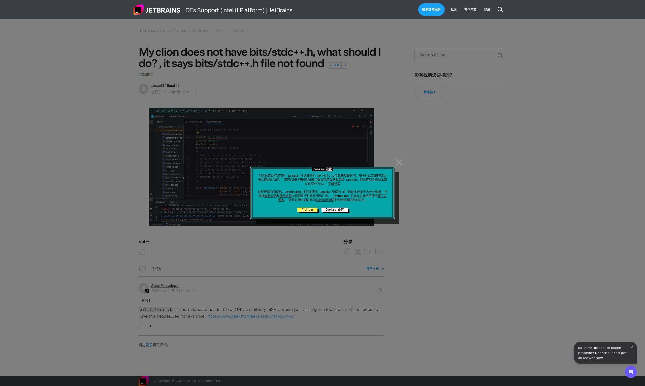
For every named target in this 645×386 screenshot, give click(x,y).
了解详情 (334, 184)
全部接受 (307, 210)
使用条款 (286, 196)
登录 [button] (487, 9)
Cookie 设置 (335, 210)
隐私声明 (271, 196)
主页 (157, 10)
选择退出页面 (325, 200)
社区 (454, 9)
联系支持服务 (431, 9)
